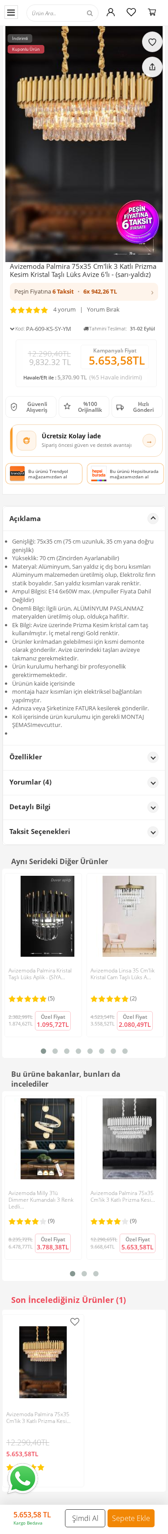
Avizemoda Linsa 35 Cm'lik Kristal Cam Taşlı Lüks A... (122, 974)
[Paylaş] (152, 67)
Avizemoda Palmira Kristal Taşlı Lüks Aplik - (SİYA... (40, 974)
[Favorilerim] (131, 12)
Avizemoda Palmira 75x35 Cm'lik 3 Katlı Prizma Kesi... (122, 1196)
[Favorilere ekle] (152, 41)
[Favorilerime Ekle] (75, 1321)
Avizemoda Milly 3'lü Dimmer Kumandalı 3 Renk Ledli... (41, 1199)
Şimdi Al (85, 1518)
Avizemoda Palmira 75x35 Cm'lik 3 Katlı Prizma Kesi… (38, 1417)
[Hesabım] (110, 12)
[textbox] (70, 13)
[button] (84, 292)
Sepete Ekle (131, 1518)
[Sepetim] (151, 12)
